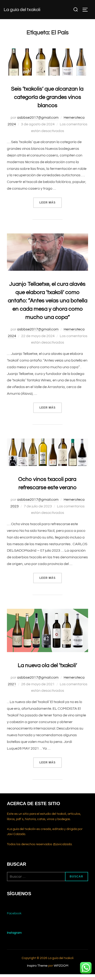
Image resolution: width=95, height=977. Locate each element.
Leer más (50, 202)
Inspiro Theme (37, 965)
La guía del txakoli (22, 9)
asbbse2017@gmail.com (38, 117)
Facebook (14, 913)
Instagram (14, 932)
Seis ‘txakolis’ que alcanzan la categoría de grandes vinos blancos (47, 97)
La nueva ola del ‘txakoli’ (47, 665)
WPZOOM (61, 965)
